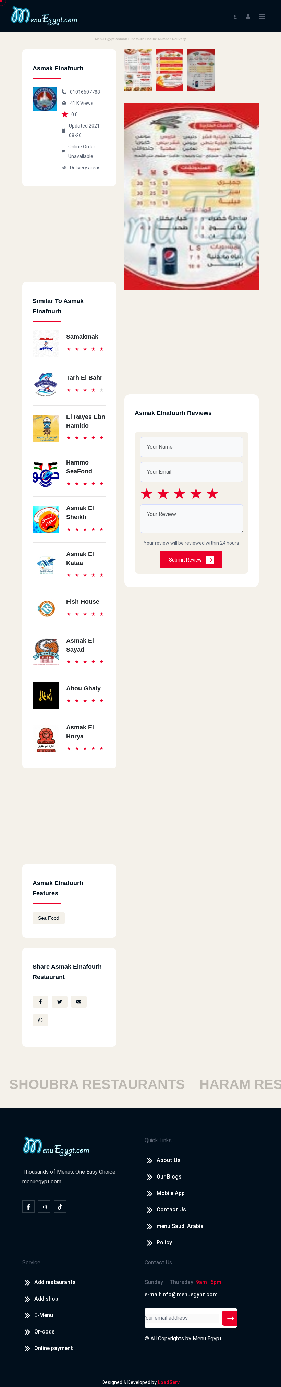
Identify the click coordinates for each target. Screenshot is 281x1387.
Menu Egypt (207, 1338)
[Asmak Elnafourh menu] (138, 70)
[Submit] (231, 1318)
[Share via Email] (79, 1002)
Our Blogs (169, 1176)
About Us (169, 1160)
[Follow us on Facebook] (28, 1206)
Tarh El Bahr (84, 377)
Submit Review (186, 560)
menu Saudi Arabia (180, 1226)
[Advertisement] (69, 239)
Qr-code (44, 1331)
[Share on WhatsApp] (40, 1020)
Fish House (82, 601)
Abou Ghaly (83, 688)
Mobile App (171, 1193)
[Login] (248, 15)
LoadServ (169, 1382)
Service (31, 1262)
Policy (164, 1242)
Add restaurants (55, 1282)
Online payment (53, 1348)
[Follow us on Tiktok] (60, 1206)
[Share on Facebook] (40, 1002)
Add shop (46, 1298)
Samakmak (82, 336)
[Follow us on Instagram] (44, 1206)
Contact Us (171, 1209)
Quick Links (158, 1140)
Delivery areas (85, 167)
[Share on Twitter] (60, 1002)
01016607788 (85, 92)
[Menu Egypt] (44, 15)
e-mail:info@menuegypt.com (181, 1294)
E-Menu (43, 1315)
